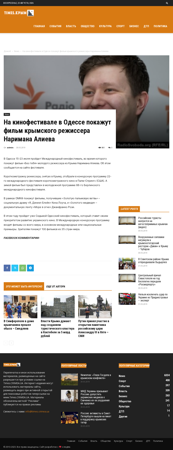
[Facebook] (7, 268)
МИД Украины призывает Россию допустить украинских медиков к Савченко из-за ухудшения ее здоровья (95, 397)
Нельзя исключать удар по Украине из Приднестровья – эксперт (153, 297)
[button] (167, 3)
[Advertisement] (86, 42)
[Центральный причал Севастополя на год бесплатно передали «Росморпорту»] (127, 278)
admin (10, 147)
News (16, 51)
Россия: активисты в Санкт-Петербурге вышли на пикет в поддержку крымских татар (96, 418)
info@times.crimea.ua (37, 411)
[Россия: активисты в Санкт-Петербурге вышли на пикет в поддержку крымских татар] (69, 418)
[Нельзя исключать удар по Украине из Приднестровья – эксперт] (127, 299)
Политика (160, 26)
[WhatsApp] (22, 268)
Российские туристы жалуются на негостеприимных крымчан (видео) (153, 222)
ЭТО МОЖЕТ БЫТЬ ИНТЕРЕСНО (24, 286)
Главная (39, 26)
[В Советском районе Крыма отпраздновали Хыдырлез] (127, 264)
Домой (7, 51)
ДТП (146, 26)
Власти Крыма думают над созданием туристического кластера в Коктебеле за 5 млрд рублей (57, 328)
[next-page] (11, 343)
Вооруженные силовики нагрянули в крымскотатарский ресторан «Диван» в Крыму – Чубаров (153, 243)
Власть (71, 26)
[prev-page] (6, 343)
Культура (105, 26)
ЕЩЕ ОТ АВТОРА (55, 286)
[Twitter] (14, 268)
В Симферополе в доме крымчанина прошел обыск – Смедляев (19, 324)
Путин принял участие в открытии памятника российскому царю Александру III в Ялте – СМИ (93, 328)
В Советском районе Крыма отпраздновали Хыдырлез (153, 261)
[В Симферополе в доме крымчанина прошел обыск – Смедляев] (20, 306)
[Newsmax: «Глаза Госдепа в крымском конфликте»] (69, 379)
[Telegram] (30, 268)
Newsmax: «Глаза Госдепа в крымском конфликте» (96, 376)
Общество (87, 26)
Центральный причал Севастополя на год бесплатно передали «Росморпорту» (149, 280)
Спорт (120, 26)
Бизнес (134, 26)
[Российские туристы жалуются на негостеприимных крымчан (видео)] (127, 221)
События (55, 26)
